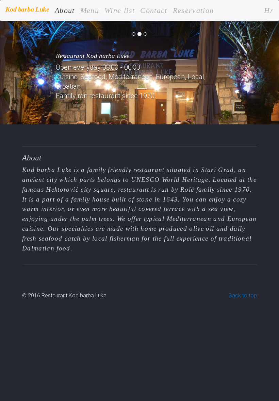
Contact (153, 10)
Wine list (119, 10)
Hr (269, 10)
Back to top (243, 295)
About (65, 10)
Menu (89, 10)
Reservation (193, 10)
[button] (21, 72)
